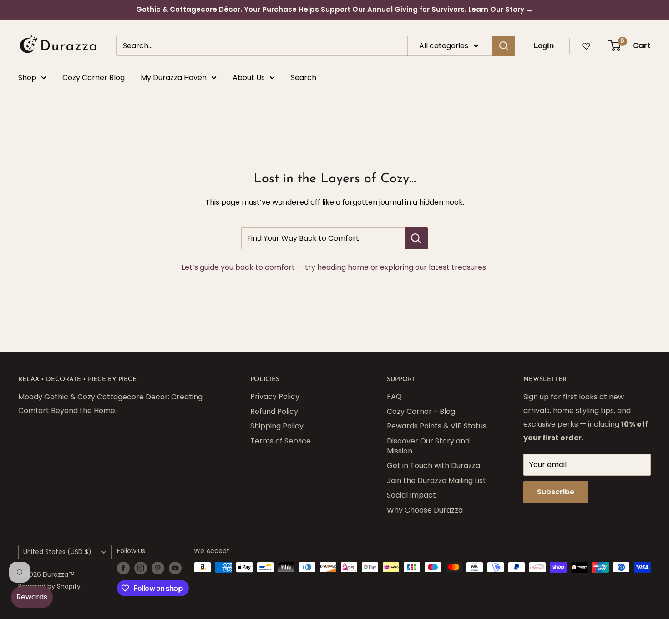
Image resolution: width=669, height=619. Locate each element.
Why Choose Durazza (425, 510)
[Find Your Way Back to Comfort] (416, 238)
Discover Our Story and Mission (428, 446)
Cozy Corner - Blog (421, 411)
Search (303, 77)
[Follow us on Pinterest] (158, 568)
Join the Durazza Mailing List (436, 480)
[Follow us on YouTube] (175, 568)
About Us (249, 77)
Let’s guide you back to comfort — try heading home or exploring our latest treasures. (334, 267)
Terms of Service (280, 441)
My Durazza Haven (174, 77)
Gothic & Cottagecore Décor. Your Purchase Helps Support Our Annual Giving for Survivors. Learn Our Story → (334, 9)
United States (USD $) (57, 552)
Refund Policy (274, 411)
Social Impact (411, 495)
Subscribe (555, 492)
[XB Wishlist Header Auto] (586, 46)
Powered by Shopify (49, 586)
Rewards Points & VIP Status (437, 426)
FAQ (394, 396)
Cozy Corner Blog (93, 77)
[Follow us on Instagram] (140, 568)
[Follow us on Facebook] (123, 568)
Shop (27, 77)
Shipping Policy (277, 426)
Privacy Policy (274, 396)
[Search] (503, 46)
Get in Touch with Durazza (433, 465)
